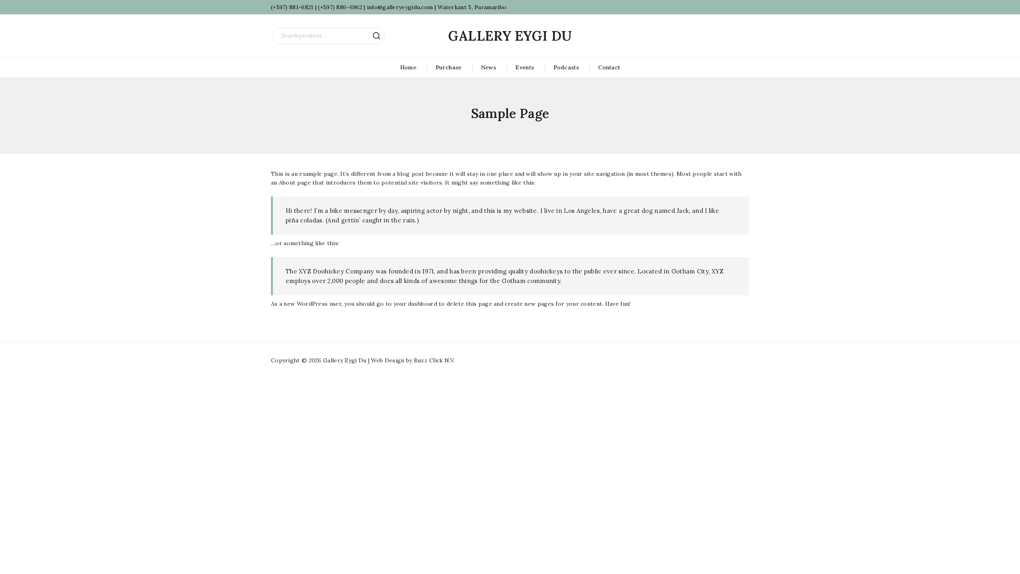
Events (524, 67)
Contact (609, 67)
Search (376, 36)
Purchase (448, 67)
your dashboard (415, 303)
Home (408, 67)
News (488, 67)
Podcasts (566, 67)
